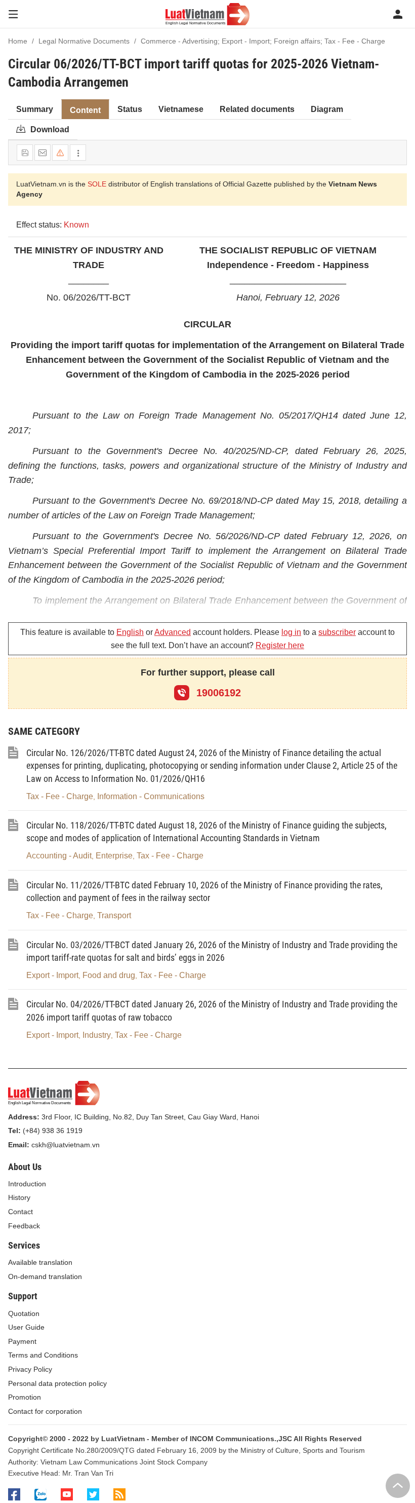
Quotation (23, 1313)
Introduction (27, 1184)
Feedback (24, 1226)
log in (291, 632)
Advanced (172, 632)
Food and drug (108, 975)
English (130, 632)
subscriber (337, 632)
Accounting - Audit (59, 855)
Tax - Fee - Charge (59, 796)
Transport (114, 915)
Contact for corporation (45, 1411)
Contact (20, 1212)
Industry (96, 1035)
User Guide (26, 1327)
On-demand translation (45, 1276)
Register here (280, 645)
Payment (22, 1341)
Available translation (40, 1262)
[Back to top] (398, 1486)
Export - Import (52, 975)
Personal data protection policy (57, 1383)
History (19, 1197)
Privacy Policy (30, 1369)
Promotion (24, 1397)
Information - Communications (150, 796)
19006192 (217, 692)
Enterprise (114, 855)
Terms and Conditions (43, 1355)
